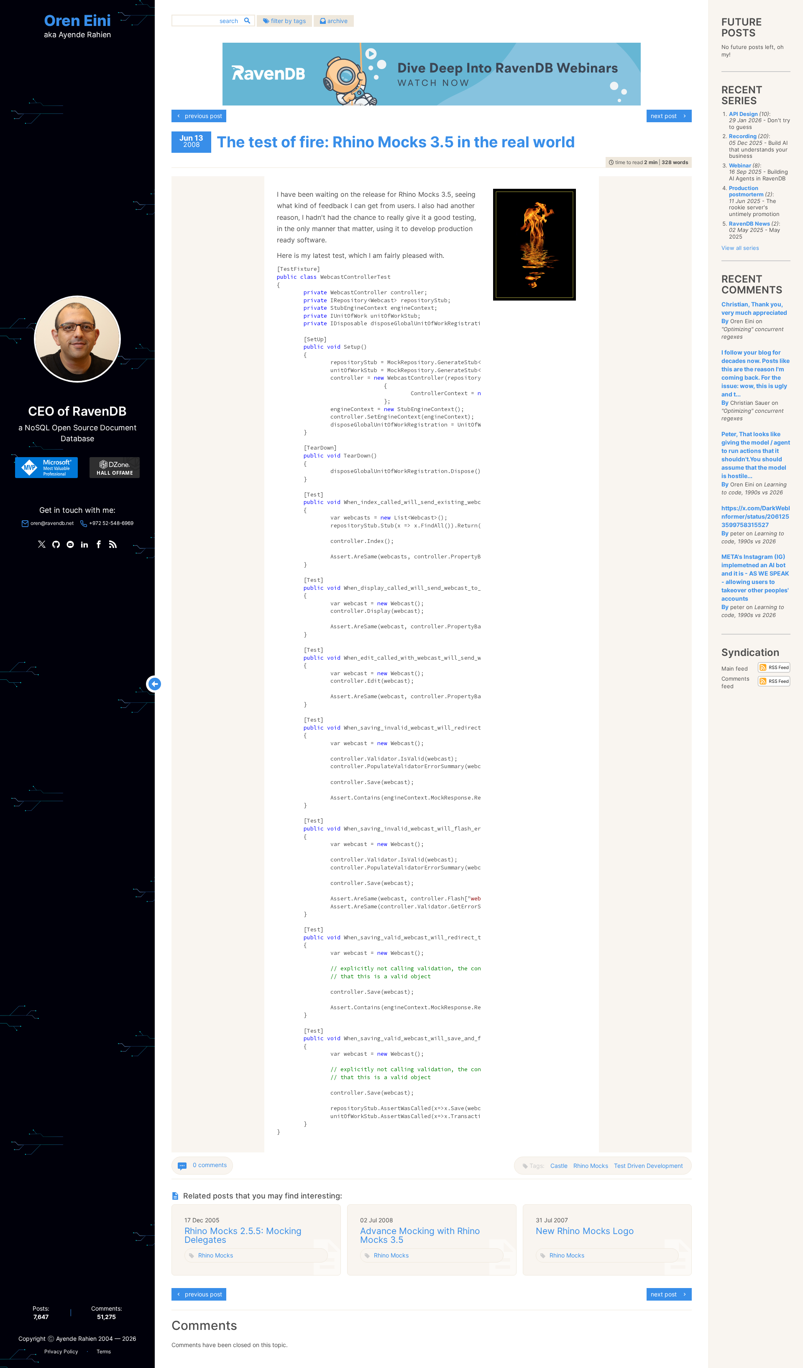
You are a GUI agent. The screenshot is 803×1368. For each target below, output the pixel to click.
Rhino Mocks (590, 1165)
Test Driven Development (648, 1165)
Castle (559, 1165)
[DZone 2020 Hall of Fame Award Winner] (115, 467)
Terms (104, 1351)
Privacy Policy (61, 1351)
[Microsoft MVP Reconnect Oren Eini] (46, 467)
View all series (740, 247)
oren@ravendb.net (52, 523)
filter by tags (287, 20)
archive (337, 20)
